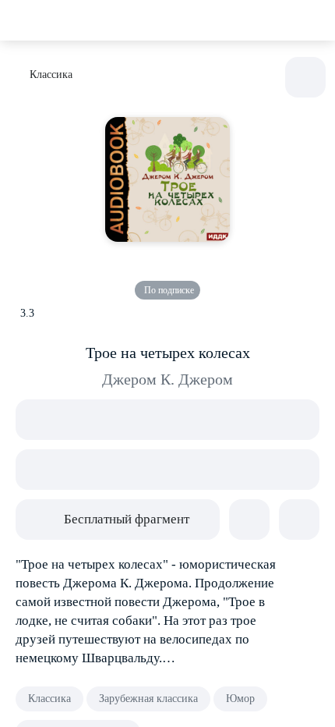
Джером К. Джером (167, 379)
